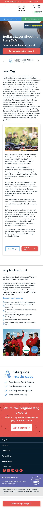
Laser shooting (8, 76)
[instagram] (17, 470)
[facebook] (5, 470)
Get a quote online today (20, 51)
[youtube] (13, 470)
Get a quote (27, 248)
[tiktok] (21, 470)
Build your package (20, 503)
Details (11, 249)
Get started (20, 427)
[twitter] (9, 470)
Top (38, 488)
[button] (38, 60)
